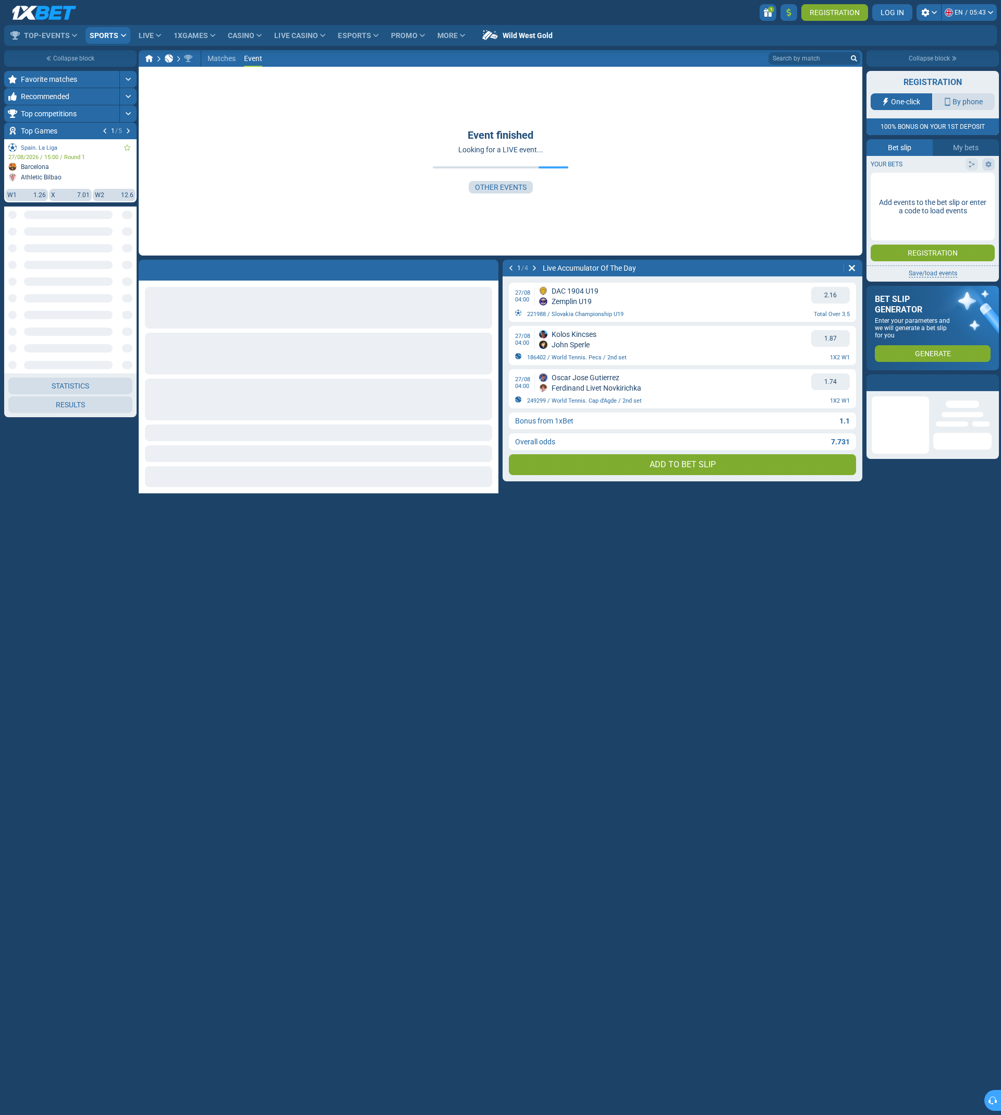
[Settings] (929, 12)
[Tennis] (169, 58)
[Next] (128, 131)
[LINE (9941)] (149, 58)
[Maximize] (128, 79)
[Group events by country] (128, 254)
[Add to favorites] (127, 147)
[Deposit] (788, 12)
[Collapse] (128, 304)
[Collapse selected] (115, 254)
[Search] (854, 58)
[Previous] (105, 131)
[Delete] (852, 268)
